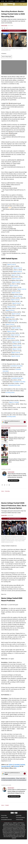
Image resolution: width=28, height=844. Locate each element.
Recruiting (7, 491)
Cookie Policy (18, 815)
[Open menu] (2, 4)
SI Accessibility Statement (6, 819)
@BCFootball (13, 103)
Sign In (24, 4)
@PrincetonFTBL (15, 128)
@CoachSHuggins (12, 248)
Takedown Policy (4, 817)
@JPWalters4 (4, 249)
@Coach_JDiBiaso (6, 163)
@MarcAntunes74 (15, 184)
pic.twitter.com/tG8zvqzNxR (8, 165)
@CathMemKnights (6, 186)
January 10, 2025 (5, 232)
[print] (9, 485)
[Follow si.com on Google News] (25, 422)
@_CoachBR (10, 223)
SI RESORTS (22, 1)
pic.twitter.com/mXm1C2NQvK (9, 188)
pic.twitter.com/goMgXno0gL (8, 228)
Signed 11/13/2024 (14, 402)
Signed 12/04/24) (17, 271)
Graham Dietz (4, 515)
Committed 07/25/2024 (16, 365)
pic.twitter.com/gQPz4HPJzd (8, 135)
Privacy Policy (4, 815)
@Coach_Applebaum (12, 161)
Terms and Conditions (20, 817)
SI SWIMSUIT (11, 1)
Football (7, 805)
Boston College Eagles (6, 56)
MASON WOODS (11, 472)
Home (2, 491)
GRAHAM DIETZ (11, 787)
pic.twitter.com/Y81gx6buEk (17, 105)
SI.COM (2, 1)
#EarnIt (19, 103)
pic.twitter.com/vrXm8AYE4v (8, 251)
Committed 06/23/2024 (14, 385)
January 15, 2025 (5, 108)
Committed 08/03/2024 (17, 378)
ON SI (6, 1)
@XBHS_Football (5, 105)
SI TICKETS (17, 1)
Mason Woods (4, 25)
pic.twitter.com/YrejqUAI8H (19, 207)
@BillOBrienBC (20, 160)
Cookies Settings (19, 819)
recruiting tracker (10, 392)
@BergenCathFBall (13, 249)
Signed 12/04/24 (11, 264)
